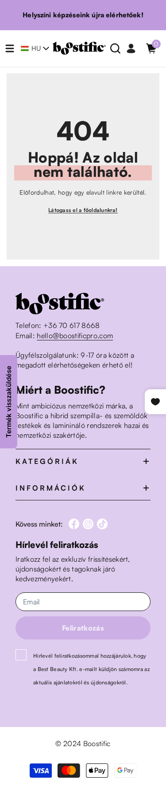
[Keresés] (115, 48)
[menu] (9, 48)
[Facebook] (74, 524)
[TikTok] (102, 524)
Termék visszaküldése (8, 402)
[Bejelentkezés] (131, 48)
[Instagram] (88, 524)
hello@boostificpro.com (75, 335)
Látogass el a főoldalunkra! (82, 210)
